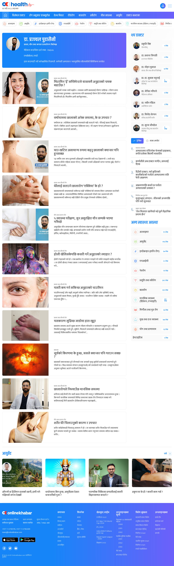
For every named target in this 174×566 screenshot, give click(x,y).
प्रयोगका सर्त (159, 521)
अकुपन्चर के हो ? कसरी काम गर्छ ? (147, 492)
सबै (165, 453)
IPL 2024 (100, 527)
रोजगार (79, 525)
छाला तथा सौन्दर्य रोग (60, 78)
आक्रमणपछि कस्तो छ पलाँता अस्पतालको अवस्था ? (148, 186)
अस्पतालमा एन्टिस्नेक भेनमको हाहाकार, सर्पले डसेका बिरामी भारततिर (153, 152)
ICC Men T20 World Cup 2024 (104, 522)
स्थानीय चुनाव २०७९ (142, 541)
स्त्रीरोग (93, 15)
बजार (79, 517)
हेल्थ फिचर (59, 15)
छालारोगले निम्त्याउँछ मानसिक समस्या (77, 389)
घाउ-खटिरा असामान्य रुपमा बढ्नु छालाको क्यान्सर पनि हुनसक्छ (86, 151)
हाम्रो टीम (158, 517)
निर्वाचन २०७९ (140, 545)
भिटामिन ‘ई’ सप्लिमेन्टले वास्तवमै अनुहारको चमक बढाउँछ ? (83, 83)
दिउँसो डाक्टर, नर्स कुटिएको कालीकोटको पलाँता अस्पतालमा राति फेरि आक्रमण (152, 175)
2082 (120, 532)
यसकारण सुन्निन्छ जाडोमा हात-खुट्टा (75, 321)
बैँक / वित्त (80, 529)
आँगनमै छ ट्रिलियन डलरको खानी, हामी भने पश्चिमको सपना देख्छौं (21, 493)
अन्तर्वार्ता (60, 529)
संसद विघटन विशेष (142, 525)
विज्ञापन (157, 525)
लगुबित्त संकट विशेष (142, 521)
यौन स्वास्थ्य (106, 15)
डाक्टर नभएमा (133, 15)
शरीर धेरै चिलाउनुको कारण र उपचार (75, 423)
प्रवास (59, 541)
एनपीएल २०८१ (101, 517)
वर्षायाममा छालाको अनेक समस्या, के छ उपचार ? (82, 118)
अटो (78, 533)
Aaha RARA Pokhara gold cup (104, 532)
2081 (120, 528)
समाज (59, 517)
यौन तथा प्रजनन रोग (60, 215)
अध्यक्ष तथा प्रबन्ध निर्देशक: (10, 519)
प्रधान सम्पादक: (27, 519)
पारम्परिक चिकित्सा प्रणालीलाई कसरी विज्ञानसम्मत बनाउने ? (106, 493)
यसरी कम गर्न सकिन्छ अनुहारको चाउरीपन (78, 287)
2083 (120, 547)
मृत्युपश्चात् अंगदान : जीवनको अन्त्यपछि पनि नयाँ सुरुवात (153, 200)
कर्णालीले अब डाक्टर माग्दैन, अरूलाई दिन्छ (152, 162)
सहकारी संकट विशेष (142, 517)
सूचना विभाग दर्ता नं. (43, 519)
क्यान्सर (56, 350)
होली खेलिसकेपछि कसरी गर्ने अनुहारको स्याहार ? (83, 254)
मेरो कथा (119, 551)
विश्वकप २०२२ (101, 543)
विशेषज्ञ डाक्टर (18, 15)
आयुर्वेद (119, 15)
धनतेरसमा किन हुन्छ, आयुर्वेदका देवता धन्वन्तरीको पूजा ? (62, 493)
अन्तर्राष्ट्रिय (61, 545)
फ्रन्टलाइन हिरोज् (121, 555)
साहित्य (60, 525)
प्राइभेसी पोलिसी (160, 529)
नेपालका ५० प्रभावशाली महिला (124, 521)
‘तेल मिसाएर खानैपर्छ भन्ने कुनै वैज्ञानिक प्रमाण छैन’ (153, 213)
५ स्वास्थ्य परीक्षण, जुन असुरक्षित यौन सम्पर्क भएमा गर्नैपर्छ (83, 220)
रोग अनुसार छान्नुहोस (39, 15)
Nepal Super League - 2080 (104, 538)
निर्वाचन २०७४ (140, 533)
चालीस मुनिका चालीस (123, 536)
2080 (120, 524)
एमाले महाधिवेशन (141, 549)
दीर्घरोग (71, 15)
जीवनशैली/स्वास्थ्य (64, 537)
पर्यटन (79, 521)
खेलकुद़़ (60, 533)
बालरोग (82, 15)
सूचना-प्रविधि (81, 537)
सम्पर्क (157, 533)
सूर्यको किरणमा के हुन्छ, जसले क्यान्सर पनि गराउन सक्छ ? (87, 355)
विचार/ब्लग (61, 521)
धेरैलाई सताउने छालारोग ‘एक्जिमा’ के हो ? (78, 186)
